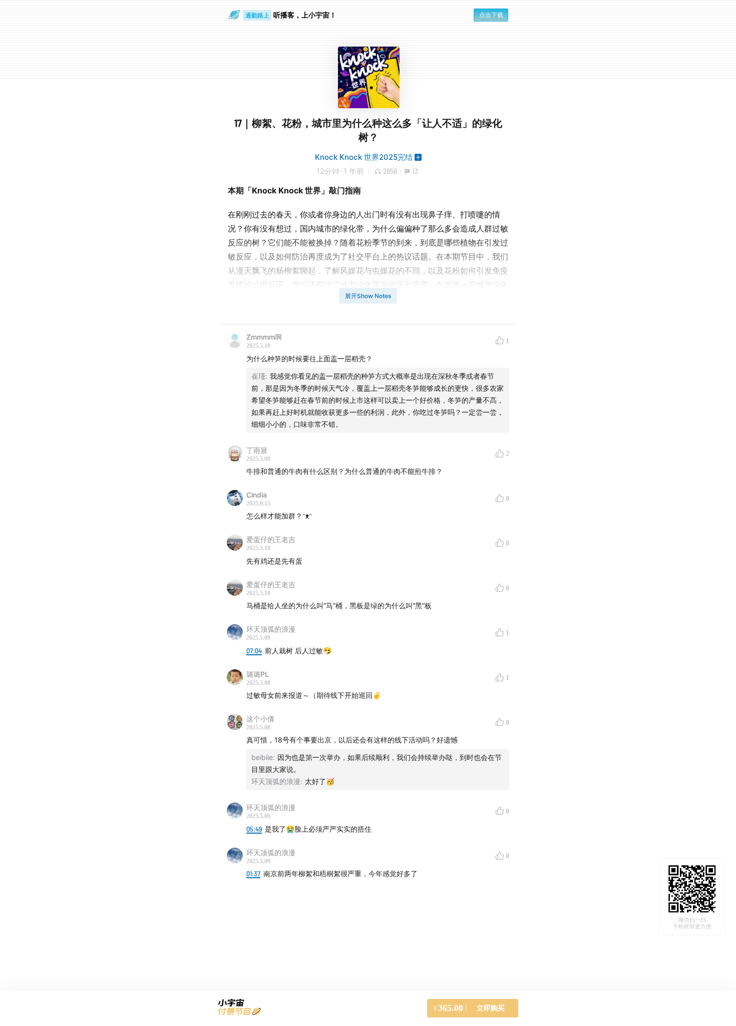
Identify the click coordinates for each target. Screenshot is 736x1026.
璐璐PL (257, 674)
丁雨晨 (256, 450)
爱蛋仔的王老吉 (270, 539)
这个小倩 (260, 718)
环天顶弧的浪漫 (270, 629)
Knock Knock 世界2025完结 (364, 157)
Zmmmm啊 (264, 337)
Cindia (256, 494)
